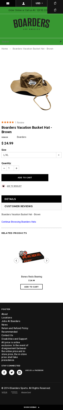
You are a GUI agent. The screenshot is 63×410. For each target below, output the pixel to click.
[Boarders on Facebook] (4, 372)
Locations (6, 317)
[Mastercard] (26, 392)
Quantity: (6, 163)
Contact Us (7, 335)
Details (10, 199)
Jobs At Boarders (10, 321)
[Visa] (4, 392)
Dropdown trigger (24, 3)
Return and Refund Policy (14, 328)
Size (3, 149)
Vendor (4, 137)
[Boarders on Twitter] (11, 372)
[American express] (14, 392)
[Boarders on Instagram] (19, 372)
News (4, 324)
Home (4, 48)
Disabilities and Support (14, 338)
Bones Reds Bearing (31, 276)
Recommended (9, 331)
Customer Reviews (19, 206)
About (4, 314)
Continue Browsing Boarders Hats (18, 221)
